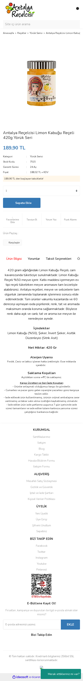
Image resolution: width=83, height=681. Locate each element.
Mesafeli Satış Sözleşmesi (41, 481)
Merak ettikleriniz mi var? (63, 674)
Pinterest (41, 569)
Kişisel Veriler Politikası (41, 499)
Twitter (41, 552)
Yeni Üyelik (41, 513)
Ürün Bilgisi (14, 259)
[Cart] (76, 10)
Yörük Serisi (36, 156)
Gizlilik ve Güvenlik (41, 487)
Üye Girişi (41, 519)
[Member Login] (68, 10)
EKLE (70, 625)
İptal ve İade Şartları (41, 493)
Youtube (41, 564)
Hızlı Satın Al (61, 203)
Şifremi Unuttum (41, 525)
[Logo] (20, 9)
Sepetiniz (41, 531)
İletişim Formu (41, 466)
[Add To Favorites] (12, 219)
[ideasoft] (20, 677)
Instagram (42, 558)
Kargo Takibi (41, 455)
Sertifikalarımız (41, 437)
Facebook (41, 546)
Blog (42, 449)
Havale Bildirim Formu (41, 461)
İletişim (41, 443)
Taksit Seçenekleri (58, 259)
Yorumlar (34, 259)
